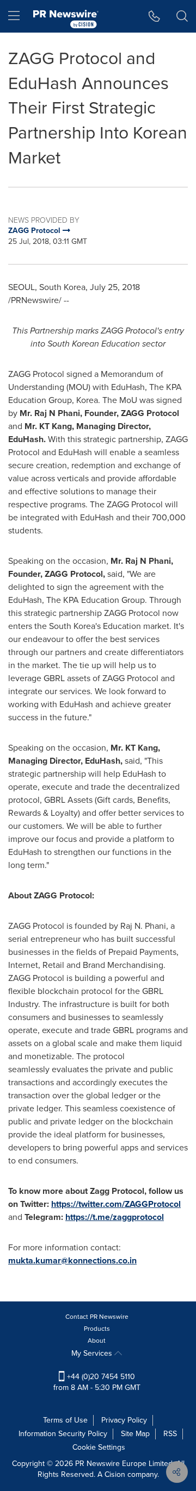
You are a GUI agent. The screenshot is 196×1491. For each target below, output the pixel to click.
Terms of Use (65, 1420)
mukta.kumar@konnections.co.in (72, 1260)
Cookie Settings (98, 1447)
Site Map (135, 1433)
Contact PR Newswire (96, 1317)
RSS (170, 1433)
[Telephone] (154, 16)
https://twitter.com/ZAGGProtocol (116, 1204)
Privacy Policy (124, 1420)
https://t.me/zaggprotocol (114, 1217)
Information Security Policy (63, 1433)
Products (97, 1328)
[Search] (182, 16)
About (97, 1340)
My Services (92, 1353)
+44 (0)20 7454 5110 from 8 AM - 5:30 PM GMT (96, 1382)
